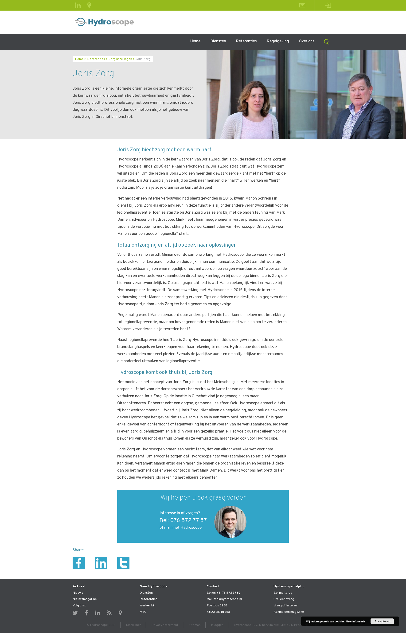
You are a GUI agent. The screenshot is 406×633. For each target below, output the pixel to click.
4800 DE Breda (218, 612)
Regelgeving (278, 41)
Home (195, 41)
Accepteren (382, 621)
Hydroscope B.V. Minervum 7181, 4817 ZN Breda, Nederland (277, 625)
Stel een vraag (283, 599)
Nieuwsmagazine (85, 599)
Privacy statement (164, 625)
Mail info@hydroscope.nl (224, 599)
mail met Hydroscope (183, 527)
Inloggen (217, 625)
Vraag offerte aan (285, 606)
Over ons (306, 41)
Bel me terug (282, 593)
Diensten (218, 41)
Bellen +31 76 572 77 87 (224, 593)
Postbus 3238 (217, 606)
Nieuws (78, 593)
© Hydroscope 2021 (101, 625)
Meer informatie (355, 621)
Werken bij (147, 606)
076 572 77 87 (188, 520)
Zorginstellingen (120, 59)
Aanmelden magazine (288, 612)
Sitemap (195, 625)
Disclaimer (133, 625)
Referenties (246, 41)
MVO (143, 612)
